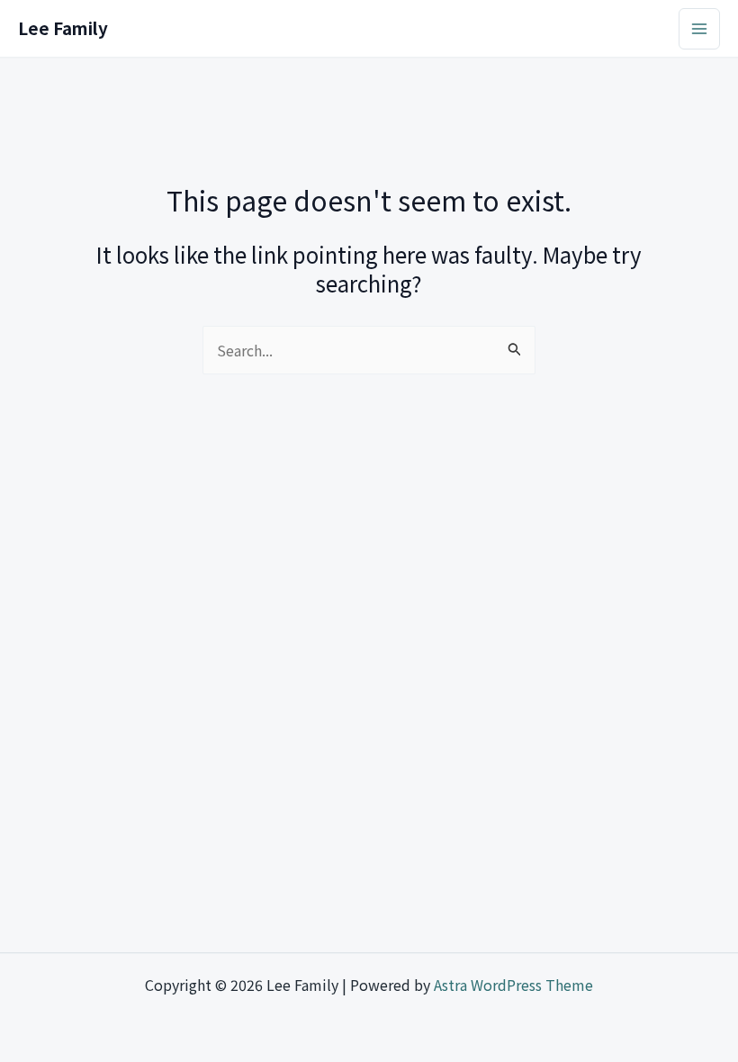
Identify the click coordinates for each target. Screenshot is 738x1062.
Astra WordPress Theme (513, 984)
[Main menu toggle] (699, 29)
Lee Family (63, 27)
